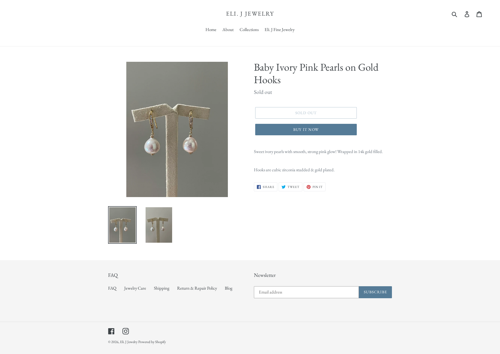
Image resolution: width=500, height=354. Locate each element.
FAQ (112, 288)
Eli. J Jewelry (250, 13)
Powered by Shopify (152, 341)
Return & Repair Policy (197, 288)
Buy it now (306, 129)
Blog (228, 288)
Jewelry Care (135, 288)
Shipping (161, 288)
